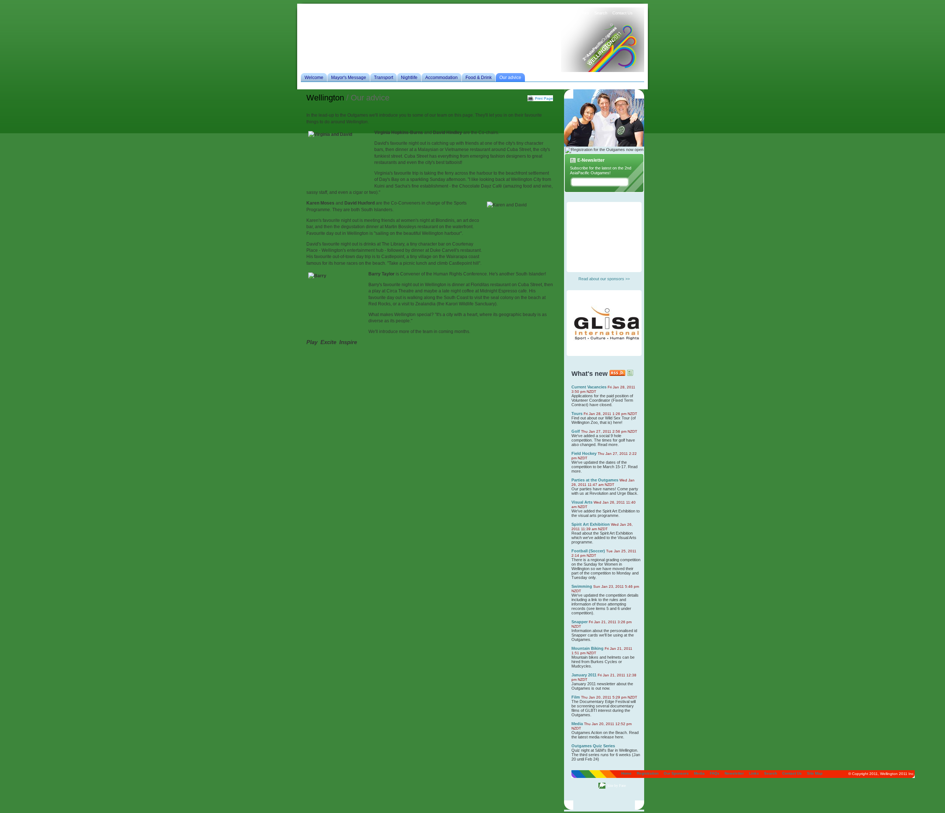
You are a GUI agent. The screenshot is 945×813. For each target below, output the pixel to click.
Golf (575, 431)
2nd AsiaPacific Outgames (602, 45)
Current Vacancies (588, 387)
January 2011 (584, 675)
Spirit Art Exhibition (590, 524)
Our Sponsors (506, 13)
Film (575, 697)
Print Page (544, 98)
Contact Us (622, 13)
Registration (477, 13)
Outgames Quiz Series (593, 746)
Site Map (814, 773)
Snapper (579, 622)
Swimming (581, 586)
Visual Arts (581, 502)
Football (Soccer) (588, 551)
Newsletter (564, 13)
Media (529, 13)
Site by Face (616, 785)
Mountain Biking (587, 648)
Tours (577, 413)
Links (584, 13)
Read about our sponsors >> (604, 279)
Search (600, 13)
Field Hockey (584, 453)
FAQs (545, 13)
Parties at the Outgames (594, 480)
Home (456, 13)
